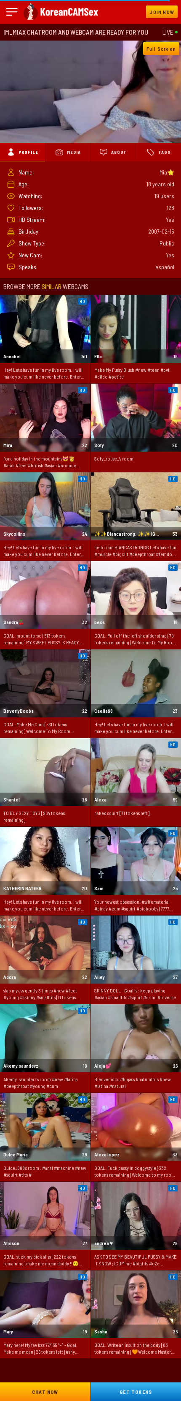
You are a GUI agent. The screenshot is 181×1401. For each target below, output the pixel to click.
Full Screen (161, 49)
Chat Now (45, 1392)
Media (74, 152)
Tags (164, 152)
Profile (28, 152)
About (119, 152)
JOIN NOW (161, 12)
